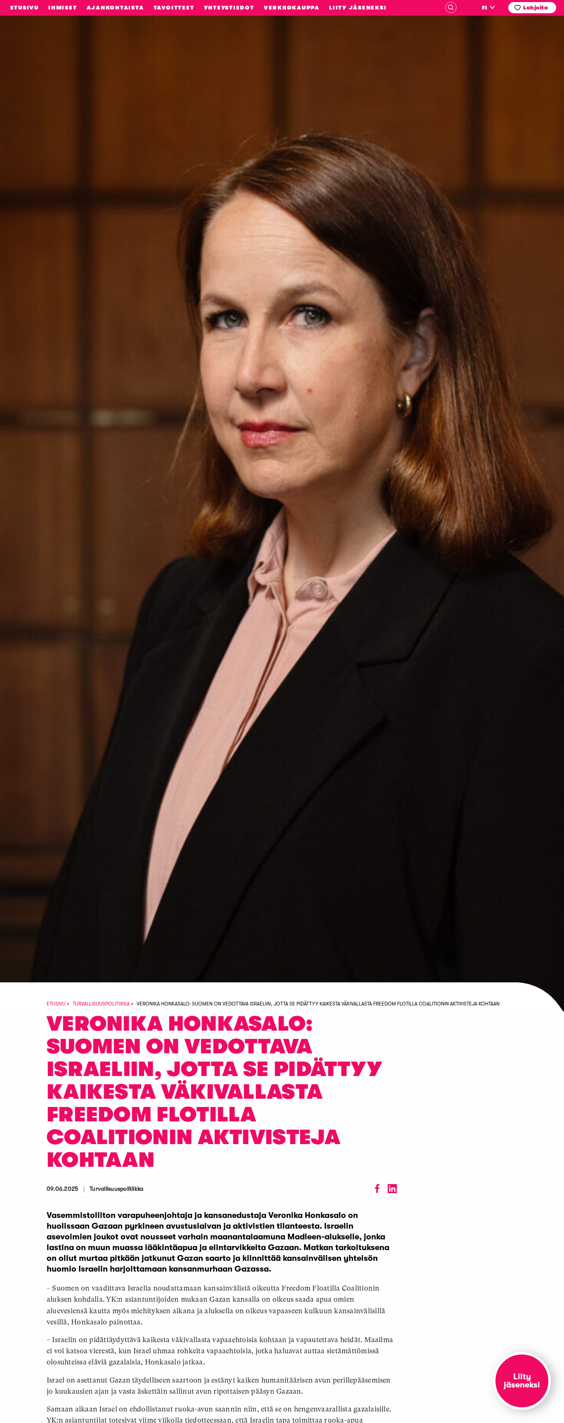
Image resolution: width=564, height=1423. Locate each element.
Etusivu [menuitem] (24, 8)
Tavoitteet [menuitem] (174, 8)
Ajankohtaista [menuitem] (115, 8)
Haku (451, 7)
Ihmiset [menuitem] (62, 8)
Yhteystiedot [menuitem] (229, 8)
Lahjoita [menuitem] (535, 8)
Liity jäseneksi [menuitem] (357, 8)
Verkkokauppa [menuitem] (292, 8)
